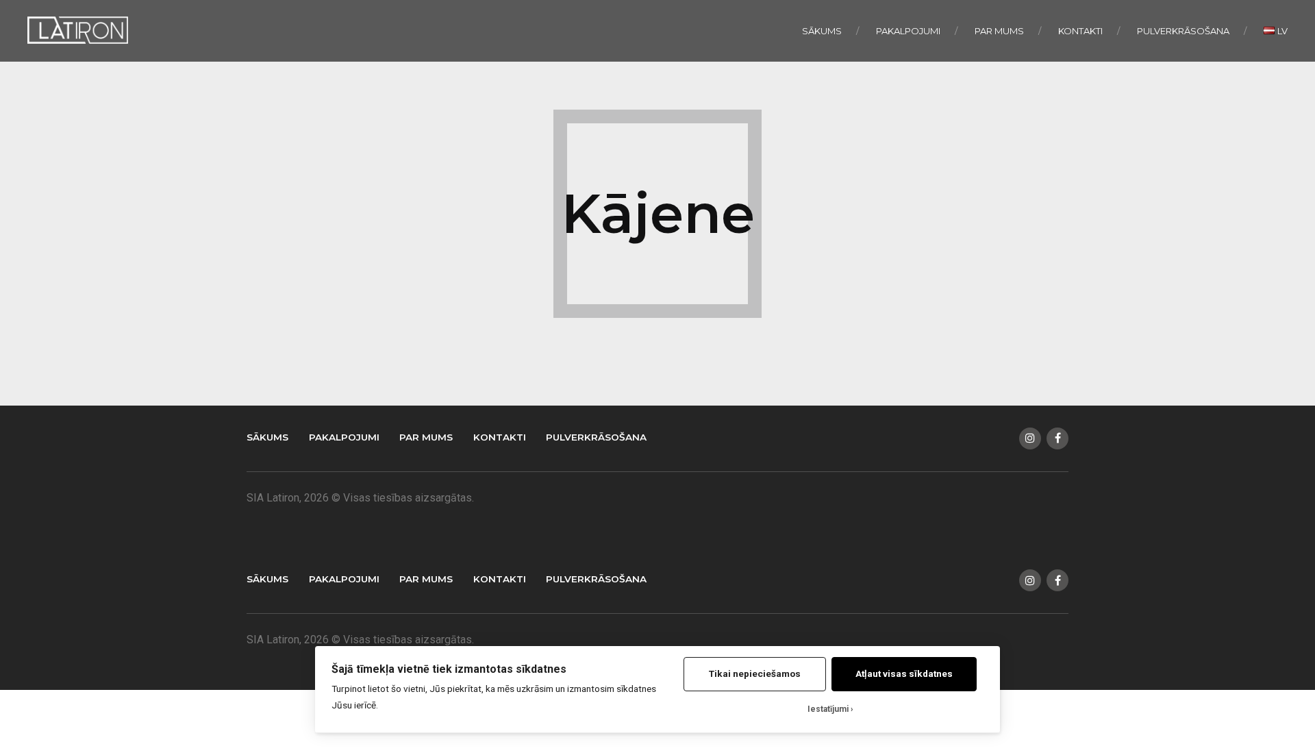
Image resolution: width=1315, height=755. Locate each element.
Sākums (822, 30)
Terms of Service (429, 518)
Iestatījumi (828, 709)
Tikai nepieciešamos (755, 673)
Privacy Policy (383, 518)
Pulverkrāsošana (1183, 30)
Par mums (999, 30)
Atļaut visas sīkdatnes (904, 673)
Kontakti (1080, 30)
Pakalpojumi (908, 30)
